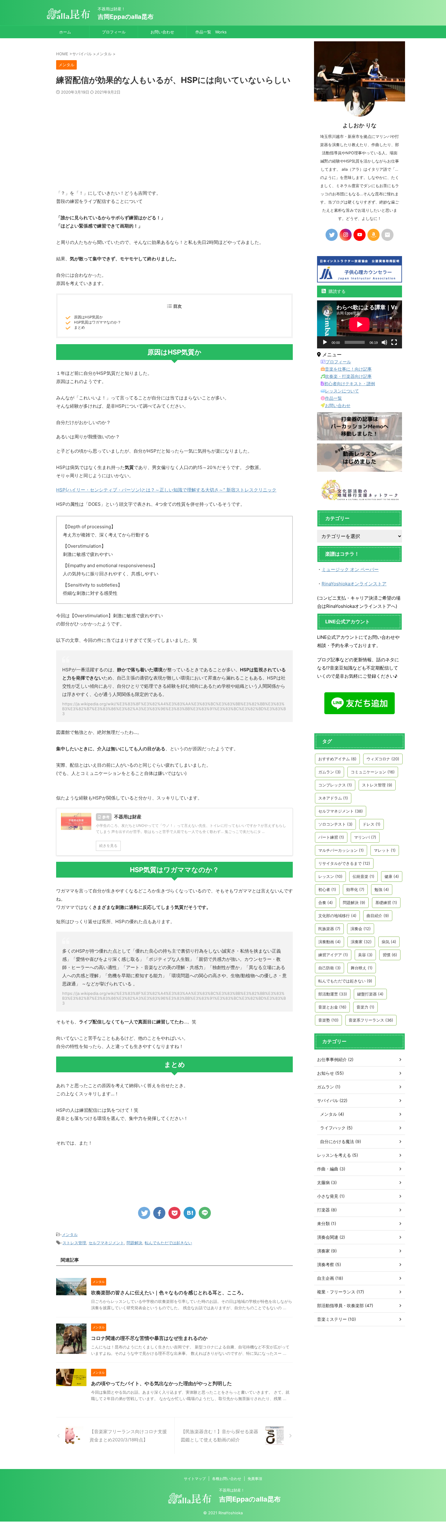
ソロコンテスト (335, 824)
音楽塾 (328, 1020)
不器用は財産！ (232, 1490)
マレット (385, 850)
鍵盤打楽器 (370, 993)
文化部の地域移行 (337, 915)
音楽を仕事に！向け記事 (348, 369)
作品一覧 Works (211, 31)
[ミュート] (384, 342)
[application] (359, 324)
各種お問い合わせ (226, 1478)
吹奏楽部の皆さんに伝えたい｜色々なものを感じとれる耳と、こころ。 (168, 1292)
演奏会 (360, 928)
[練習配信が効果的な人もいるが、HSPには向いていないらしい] (190, 1213)
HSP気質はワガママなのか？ (97, 322)
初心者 (327, 889)
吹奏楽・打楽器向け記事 (348, 376)
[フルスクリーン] (394, 342)
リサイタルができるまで (344, 863)
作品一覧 (333, 398)
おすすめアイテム (337, 758)
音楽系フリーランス (371, 1020)
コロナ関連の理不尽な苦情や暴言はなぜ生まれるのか (149, 1338)
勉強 (381, 889)
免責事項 (255, 1478)
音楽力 (365, 1007)
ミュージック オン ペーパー (350, 569)
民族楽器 (329, 928)
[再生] (325, 342)
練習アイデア (333, 954)
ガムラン (329, 771)
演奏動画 (329, 941)
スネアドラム (333, 798)
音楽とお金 (332, 1007)
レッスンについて (342, 390)
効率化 (355, 889)
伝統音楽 (363, 876)
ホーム (65, 31)
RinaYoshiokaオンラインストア (354, 584)
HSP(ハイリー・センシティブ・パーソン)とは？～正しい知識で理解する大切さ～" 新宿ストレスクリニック (166, 490)
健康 (391, 876)
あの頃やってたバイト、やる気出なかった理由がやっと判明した (161, 1383)
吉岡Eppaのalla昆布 (126, 16)
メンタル (70, 1234)
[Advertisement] (174, 140)
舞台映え (362, 967)
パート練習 (331, 837)
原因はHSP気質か (88, 317)
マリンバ (365, 837)
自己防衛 (329, 967)
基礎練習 (386, 902)
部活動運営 (332, 993)
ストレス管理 (74, 1242)
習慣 (390, 954)
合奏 (325, 902)
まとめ (79, 327)
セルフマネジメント (106, 1242)
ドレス (371, 824)
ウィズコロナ (383, 758)
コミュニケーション (373, 771)
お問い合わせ (162, 31)
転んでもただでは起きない (168, 1242)
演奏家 (361, 941)
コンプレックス (335, 785)
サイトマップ (195, 1478)
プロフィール (114, 31)
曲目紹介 (378, 915)
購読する (336, 291)
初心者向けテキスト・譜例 (349, 383)
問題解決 (134, 1242)
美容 (365, 954)
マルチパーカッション (341, 850)
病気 (389, 941)
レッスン (330, 876)
